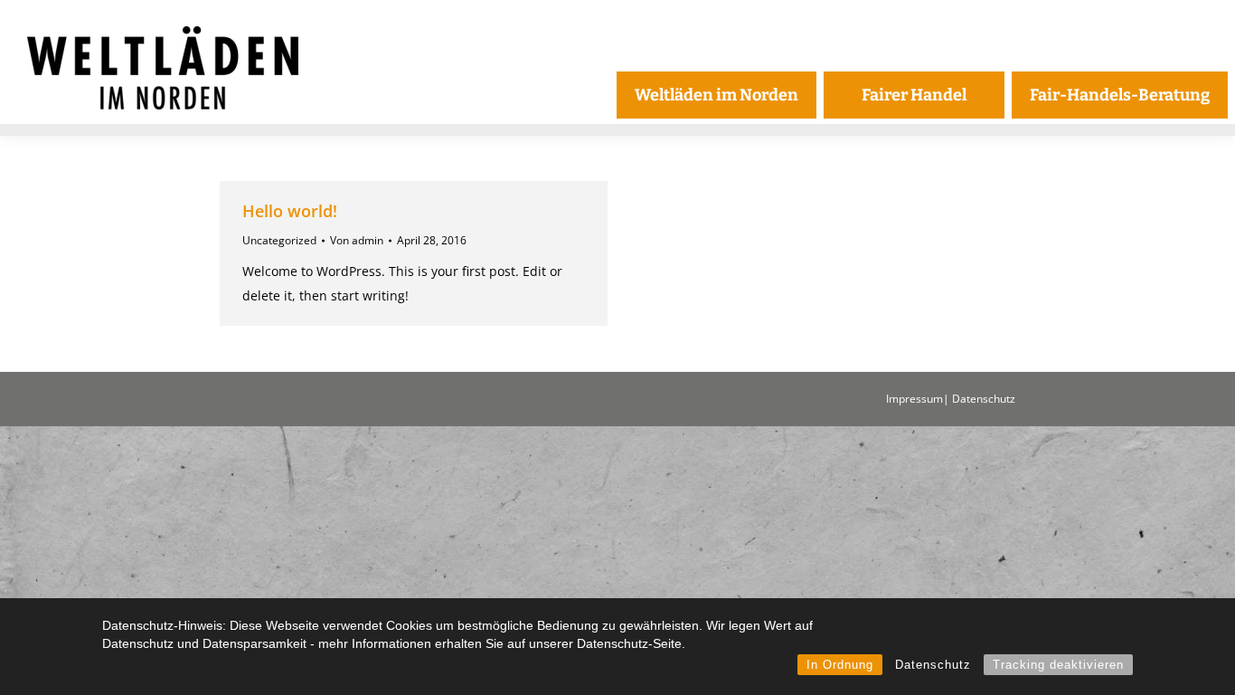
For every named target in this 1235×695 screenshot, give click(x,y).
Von (356, 240)
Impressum (914, 398)
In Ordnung (839, 664)
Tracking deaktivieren (1058, 664)
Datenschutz (933, 664)
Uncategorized (279, 240)
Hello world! (289, 211)
